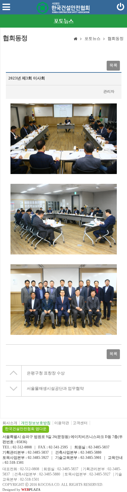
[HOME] (75, 39)
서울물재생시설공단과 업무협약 (55, 388)
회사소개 (9, 423)
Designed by (21, 489)
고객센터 (80, 423)
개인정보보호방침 (36, 423)
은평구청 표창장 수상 (46, 373)
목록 (113, 65)
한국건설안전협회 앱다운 (26, 429)
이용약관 (61, 423)
